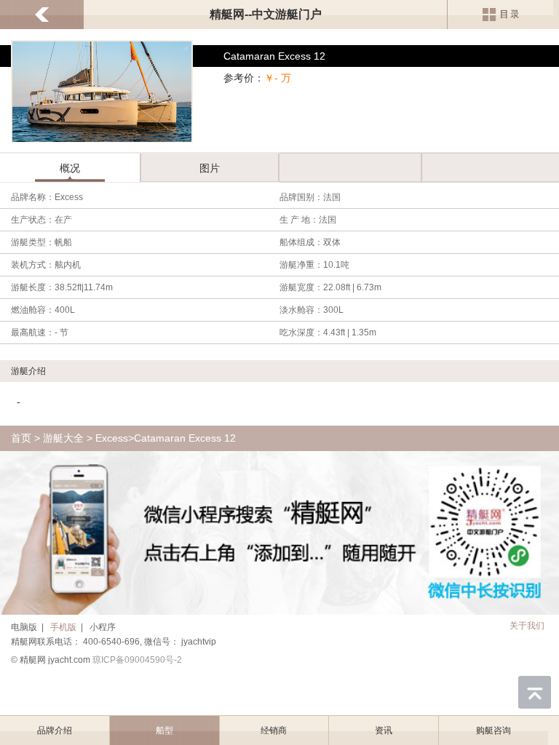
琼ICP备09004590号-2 (137, 660)
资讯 (383, 730)
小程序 (103, 627)
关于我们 (527, 626)
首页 (21, 438)
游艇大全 (63, 438)
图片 (209, 168)
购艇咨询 (493, 730)
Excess (111, 438)
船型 (164, 730)
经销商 (274, 730)
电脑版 (24, 627)
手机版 (63, 627)
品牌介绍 (54, 730)
